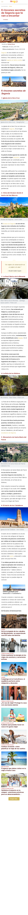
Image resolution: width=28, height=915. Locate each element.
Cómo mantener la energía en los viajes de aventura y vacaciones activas (13, 657)
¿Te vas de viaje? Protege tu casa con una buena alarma (14, 704)
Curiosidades (4, 6)
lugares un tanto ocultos (14, 60)
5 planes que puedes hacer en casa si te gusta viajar (12, 726)
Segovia (3, 52)
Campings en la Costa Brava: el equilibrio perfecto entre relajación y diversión (13, 681)
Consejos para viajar (7, 653)
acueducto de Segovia (8, 433)
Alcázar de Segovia (9, 223)
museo (20, 338)
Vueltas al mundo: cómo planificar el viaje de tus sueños (13, 748)
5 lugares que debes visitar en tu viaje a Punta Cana (13, 769)
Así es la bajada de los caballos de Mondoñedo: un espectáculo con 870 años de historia (13, 633)
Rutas (10, 6)
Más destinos (5, 766)
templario (16, 157)
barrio (12, 556)
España (3, 629)
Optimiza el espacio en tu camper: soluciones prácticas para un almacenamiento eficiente (12, 792)
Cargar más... (14, 799)
